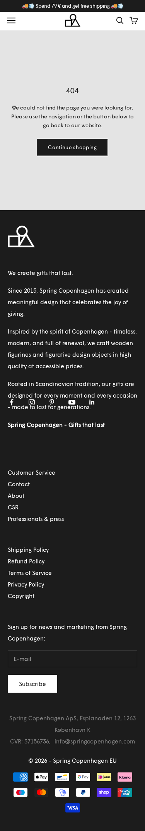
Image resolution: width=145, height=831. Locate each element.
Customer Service (31, 472)
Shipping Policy (28, 549)
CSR (13, 507)
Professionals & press (36, 518)
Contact (19, 483)
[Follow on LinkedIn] (92, 402)
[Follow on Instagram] (32, 402)
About (16, 495)
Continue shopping (72, 147)
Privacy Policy (26, 584)
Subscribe (32, 683)
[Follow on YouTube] (72, 402)
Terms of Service (30, 572)
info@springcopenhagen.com (95, 741)
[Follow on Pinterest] (52, 402)
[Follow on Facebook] (11, 402)
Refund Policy (26, 561)
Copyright (21, 595)
